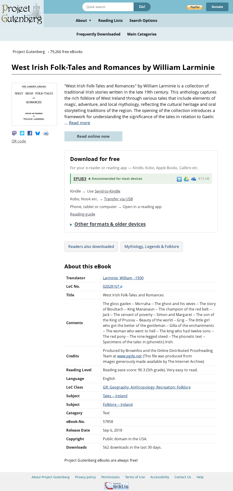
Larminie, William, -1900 (123, 277)
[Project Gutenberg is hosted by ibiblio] (116, 488)
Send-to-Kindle (108, 191)
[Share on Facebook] (30, 132)
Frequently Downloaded (98, 34)
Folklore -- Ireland (118, 404)
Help (200, 477)
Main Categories (142, 34)
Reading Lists (110, 20)
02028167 (111, 286)
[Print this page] (45, 132)
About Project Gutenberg (51, 477)
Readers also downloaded (91, 246)
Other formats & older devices (110, 224)
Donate (217, 7)
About (83, 20)
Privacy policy (85, 477)
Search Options (143, 20)
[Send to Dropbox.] (179, 179)
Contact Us (183, 477)
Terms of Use (135, 477)
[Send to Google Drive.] (186, 178)
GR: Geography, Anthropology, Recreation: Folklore (147, 387)
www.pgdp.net (129, 356)
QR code (19, 141)
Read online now (93, 136)
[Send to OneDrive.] (193, 179)
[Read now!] (34, 124)
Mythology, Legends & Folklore (151, 246)
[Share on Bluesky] (37, 132)
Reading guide (82, 214)
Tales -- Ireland (115, 395)
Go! (142, 7)
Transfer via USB (118, 198)
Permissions (110, 477)
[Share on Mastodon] (14, 132)
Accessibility (159, 477)
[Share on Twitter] (22, 132)
